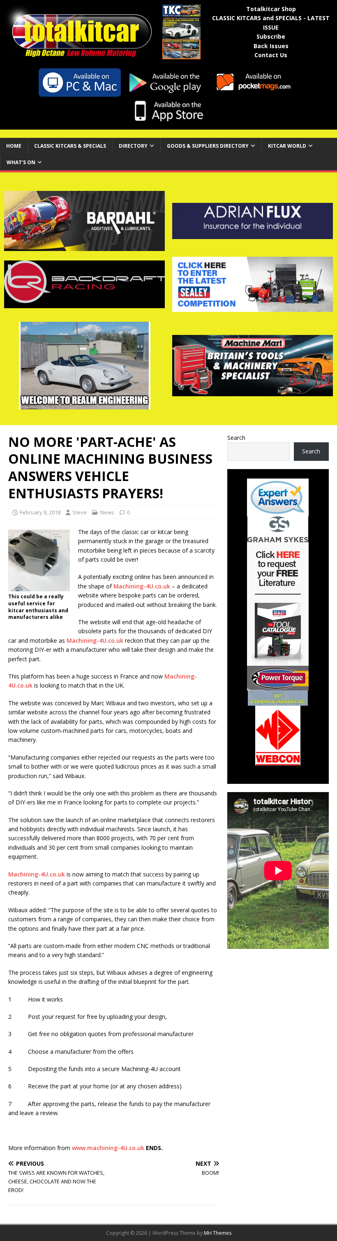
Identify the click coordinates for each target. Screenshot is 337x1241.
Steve (79, 512)
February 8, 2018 (40, 512)
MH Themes (217, 1232)
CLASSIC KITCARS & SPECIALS (70, 145)
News (107, 512)
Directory (133, 145)
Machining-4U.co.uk (141, 586)
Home (13, 145)
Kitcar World (287, 145)
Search (236, 438)
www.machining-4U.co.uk (108, 1148)
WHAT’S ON (21, 162)
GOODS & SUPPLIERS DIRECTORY (208, 145)
